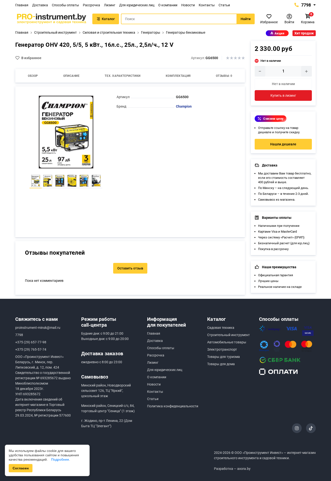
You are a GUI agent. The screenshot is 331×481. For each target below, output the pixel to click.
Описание (71, 76)
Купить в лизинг (283, 95)
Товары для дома (221, 364)
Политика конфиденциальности (172, 406)
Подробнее (60, 459)
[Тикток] (311, 428)
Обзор (33, 76)
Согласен (21, 468)
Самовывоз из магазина (276, 199)
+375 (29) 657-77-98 (30, 342)
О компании (167, 5)
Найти (246, 19)
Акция (279, 33)
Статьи (224, 5)
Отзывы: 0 (224, 76)
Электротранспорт (222, 349)
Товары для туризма (223, 357)
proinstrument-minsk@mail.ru (37, 328)
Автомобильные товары (226, 342)
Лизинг (109, 5)
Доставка (40, 5)
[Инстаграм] (297, 428)
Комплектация (178, 76)
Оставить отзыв (130, 268)
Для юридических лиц (136, 5)
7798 (305, 5)
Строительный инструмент (228, 335)
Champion (184, 106)
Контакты (207, 5)
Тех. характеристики (122, 76)
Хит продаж (304, 33)
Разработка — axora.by (232, 469)
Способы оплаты (65, 5)
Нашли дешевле (283, 144)
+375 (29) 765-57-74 (30, 349)
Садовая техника (220, 328)
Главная (21, 5)
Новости (188, 5)
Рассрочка (91, 5)
